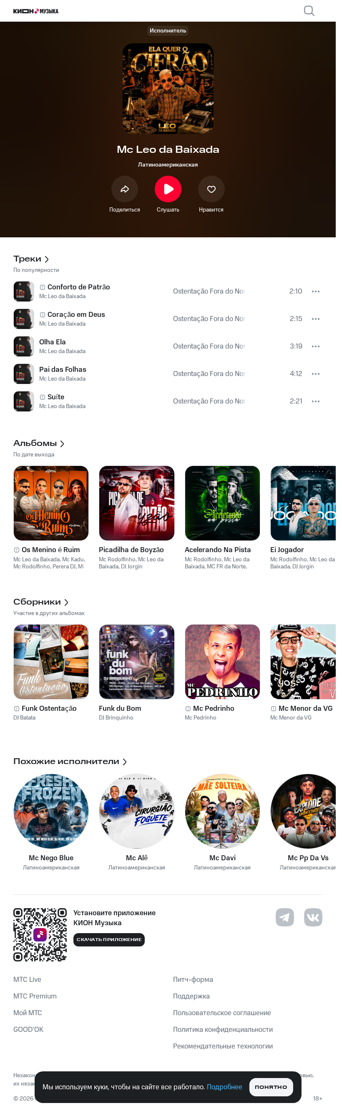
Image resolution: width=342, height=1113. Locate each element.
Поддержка (191, 996)
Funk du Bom (120, 709)
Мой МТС (27, 1013)
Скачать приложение (109, 940)
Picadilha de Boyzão (131, 550)
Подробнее (224, 1087)
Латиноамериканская (168, 165)
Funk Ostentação (49, 709)
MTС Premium (35, 996)
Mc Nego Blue (51, 858)
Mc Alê (137, 858)
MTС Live (27, 980)
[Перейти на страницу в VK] (313, 917)
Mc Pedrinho (213, 709)
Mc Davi (222, 858)
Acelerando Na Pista (218, 550)
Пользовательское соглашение (222, 1013)
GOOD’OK (28, 1030)
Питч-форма (193, 980)
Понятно (271, 1087)
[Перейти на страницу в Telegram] (285, 917)
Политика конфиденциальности (223, 1030)
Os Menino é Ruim (51, 550)
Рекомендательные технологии (223, 1046)
